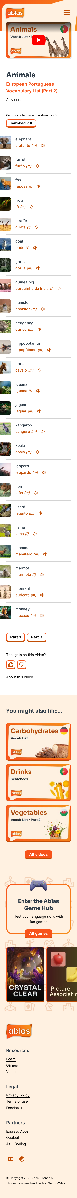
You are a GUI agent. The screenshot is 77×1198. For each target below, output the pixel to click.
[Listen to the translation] (43, 145)
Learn (11, 1059)
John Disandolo (42, 1178)
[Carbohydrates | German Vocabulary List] (38, 741)
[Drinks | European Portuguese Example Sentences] (38, 782)
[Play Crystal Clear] (25, 974)
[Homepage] (15, 14)
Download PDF (21, 123)
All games (38, 933)
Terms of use (17, 1101)
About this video (19, 677)
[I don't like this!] (21, 664)
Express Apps (17, 1131)
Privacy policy (18, 1095)
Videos (11, 1072)
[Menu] (66, 13)
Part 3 (36, 637)
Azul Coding (16, 1144)
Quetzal (12, 1137)
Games (12, 1065)
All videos (14, 100)
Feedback (14, 1108)
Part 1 (15, 637)
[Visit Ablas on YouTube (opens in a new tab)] (10, 1159)
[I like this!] (10, 664)
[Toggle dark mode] (21, 1159)
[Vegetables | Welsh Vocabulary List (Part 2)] (38, 823)
